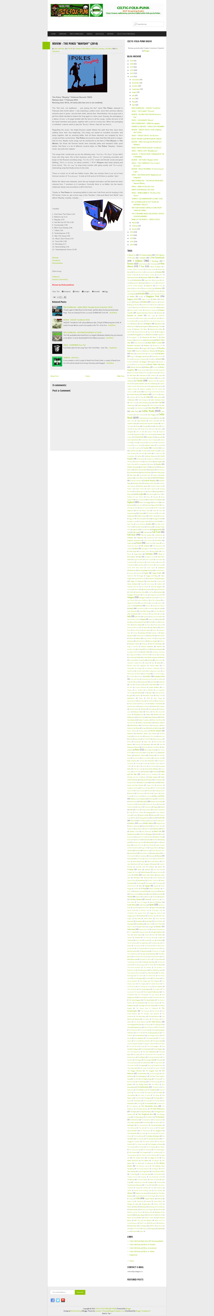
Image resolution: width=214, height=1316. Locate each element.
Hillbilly (131, 592)
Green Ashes (140, 565)
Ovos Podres (137, 772)
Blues (132, 354)
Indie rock (130, 606)
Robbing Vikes (150, 842)
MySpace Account (157, 739)
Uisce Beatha (158, 1190)
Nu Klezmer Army (158, 758)
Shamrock (147, 878)
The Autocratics (155, 943)
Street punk (130, 924)
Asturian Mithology (148, 288)
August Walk (147, 291)
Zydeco (141, 1231)
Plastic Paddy (131, 807)
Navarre (129, 744)
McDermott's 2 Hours (158, 706)
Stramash (130, 921)
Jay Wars (160, 619)
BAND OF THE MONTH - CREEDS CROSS (146, 219)
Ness (161, 744)
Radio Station (148, 823)
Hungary (130, 597)
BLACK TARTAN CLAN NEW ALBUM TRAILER (146, 139)
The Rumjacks (159, 1117)
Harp (142, 584)
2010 (132, 241)
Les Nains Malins (141, 671)
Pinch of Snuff (138, 796)
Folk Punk (95, 49)
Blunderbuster (140, 354)
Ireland (131, 608)
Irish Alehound (141, 608)
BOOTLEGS (100, 34)
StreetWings (140, 924)
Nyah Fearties (131, 761)
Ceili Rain (141, 397)
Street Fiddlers (158, 921)
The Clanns (156, 978)
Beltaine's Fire (131, 326)
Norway (151, 755)
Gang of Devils (160, 549)
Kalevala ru (154, 633)
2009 (132, 245)
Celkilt (148, 397)
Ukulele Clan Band (141, 1193)
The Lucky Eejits (132, 1068)
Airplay (159, 272)
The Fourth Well (144, 1030)
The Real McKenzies (157, 1109)
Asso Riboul (137, 288)
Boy (154, 359)
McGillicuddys (134, 709)
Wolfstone (161, 1223)
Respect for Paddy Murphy (144, 837)
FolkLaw (160, 538)
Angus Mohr (148, 280)
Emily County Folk (140, 500)
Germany (101, 49)
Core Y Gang (138, 445)
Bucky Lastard (142, 370)
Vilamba (148, 1201)
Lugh (130, 695)
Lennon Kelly (154, 665)
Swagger (150, 927)
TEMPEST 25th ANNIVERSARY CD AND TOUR (147, 199)
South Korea (143, 905)
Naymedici (146, 744)
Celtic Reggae (151, 415)
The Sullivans (140, 1139)
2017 (131, 67)
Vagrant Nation (150, 1199)
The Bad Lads (138, 946)
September (136, 89)
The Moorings (141, 1082)
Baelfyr (141, 296)
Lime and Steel (135, 679)
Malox (141, 698)
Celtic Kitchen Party (140, 408)
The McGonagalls (154, 1073)
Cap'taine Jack (152, 381)
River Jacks (146, 840)
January (134, 229)
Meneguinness (138, 714)
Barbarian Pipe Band (150, 307)
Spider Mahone (145, 908)
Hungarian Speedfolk (156, 595)
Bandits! (162, 302)
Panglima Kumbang (133, 788)
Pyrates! (151, 820)
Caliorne (160, 378)
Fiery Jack (161, 516)
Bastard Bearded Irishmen (145, 313)
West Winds (159, 1209)
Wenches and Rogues (146, 1209)
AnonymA (157, 280)
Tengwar (160, 937)
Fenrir (161, 510)
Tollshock (55, 277)
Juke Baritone (137, 630)
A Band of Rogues (155, 267)
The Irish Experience (133, 1052)
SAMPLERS (63, 34)
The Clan (148, 978)
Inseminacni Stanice (158, 606)
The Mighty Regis (146, 1079)
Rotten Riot (146, 850)
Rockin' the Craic (138, 845)
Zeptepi (160, 1228)
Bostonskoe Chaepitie (139, 359)
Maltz (148, 698)
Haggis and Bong (152, 576)
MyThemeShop (76, 1311)
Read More (113, 313)
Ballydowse (154, 302)
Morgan (144, 728)
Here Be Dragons (156, 587)
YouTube (63, 1300)
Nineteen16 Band (138, 753)
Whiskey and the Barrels (134, 1212)
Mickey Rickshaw (152, 717)
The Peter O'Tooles (144, 1095)
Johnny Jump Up (158, 625)
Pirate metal (160, 799)
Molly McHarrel (145, 725)
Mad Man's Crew (148, 695)
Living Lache (144, 682)
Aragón (143, 283)
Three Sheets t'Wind (158, 1171)
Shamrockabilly (158, 878)
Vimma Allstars (158, 1201)
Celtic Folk (157, 402)
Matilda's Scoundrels (155, 704)
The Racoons (160, 1103)
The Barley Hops (144, 951)
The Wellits (138, 1163)
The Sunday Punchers (153, 1139)
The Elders (145, 1019)
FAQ (137, 510)
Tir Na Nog (133, 1174)
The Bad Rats (148, 946)
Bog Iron (133, 356)
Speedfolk (135, 908)
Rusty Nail (130, 859)
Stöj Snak (137, 918)
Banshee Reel (146, 305)
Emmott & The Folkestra (154, 500)
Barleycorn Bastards (151, 310)
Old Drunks (152, 766)
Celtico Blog (153, 421)
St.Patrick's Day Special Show (136, 913)
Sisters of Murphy (154, 888)
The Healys (161, 1044)
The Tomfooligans (158, 1150)
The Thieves (140, 1147)
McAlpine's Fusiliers (144, 706)
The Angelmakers (144, 943)
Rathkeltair (155, 829)
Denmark (154, 467)
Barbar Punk (138, 307)
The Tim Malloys (151, 1147)
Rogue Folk (144, 848)
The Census (139, 976)
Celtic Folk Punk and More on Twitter (142, 1251)
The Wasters (155, 1160)
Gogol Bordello (138, 559)
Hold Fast (151, 592)
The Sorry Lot (151, 1128)
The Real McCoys (141, 1109)
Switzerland (131, 929)
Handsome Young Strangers (155, 578)
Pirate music (133, 801)
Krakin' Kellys (146, 652)
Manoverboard (131, 701)
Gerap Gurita (138, 554)
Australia (141, 293)
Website (55, 258)
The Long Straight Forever (155, 1065)
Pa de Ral (155, 772)
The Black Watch (158, 959)
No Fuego (148, 753)
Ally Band (142, 275)
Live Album (159, 679)
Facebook (56, 260)
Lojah (131, 685)
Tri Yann (147, 1185)
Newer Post (54, 376)
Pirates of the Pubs (156, 801)
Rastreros (147, 829)
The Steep (142, 1133)
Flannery (149, 527)
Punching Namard (143, 818)
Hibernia (136, 589)
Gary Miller (155, 551)
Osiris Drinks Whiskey (151, 769)
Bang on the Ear (134, 305)
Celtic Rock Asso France (146, 418)
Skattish (150, 894)
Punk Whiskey (143, 820)
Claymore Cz (138, 434)
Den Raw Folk (145, 467)
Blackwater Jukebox (133, 348)
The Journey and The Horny (151, 1054)
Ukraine (130, 1193)
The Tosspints (144, 1152)
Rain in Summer (134, 826)
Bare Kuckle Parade (136, 310)
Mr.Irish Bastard (155, 731)
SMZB (147, 899)
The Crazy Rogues (144, 989)
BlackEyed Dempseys (134, 345)
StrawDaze (139, 921)
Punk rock (133, 820)
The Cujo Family (153, 995)
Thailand (159, 940)
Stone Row (159, 918)
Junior (154, 630)
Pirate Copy (151, 799)
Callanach (130, 381)
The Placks (138, 1098)
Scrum (140, 869)
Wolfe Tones (143, 1223)
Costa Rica (138, 448)
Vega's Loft (130, 1201)
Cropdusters (131, 456)
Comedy (159, 437)
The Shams (156, 1122)
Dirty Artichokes (146, 472)
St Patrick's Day (143, 910)
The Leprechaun (158, 1063)
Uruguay (131, 1199)
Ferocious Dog (131, 513)
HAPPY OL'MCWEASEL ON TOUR (143, 190)
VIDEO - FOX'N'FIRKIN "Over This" (74, 345)
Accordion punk (150, 269)
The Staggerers (157, 1131)
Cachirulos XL (143, 375)
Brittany (147, 367)
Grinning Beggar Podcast (145, 570)
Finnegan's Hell (157, 519)
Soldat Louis (156, 899)
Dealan (151, 464)
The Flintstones (133, 1030)
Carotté (138, 392)
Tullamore (159, 1188)
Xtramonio (160, 1226)
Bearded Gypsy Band (144, 318)
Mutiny (131, 739)
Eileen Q (159, 494)
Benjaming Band (143, 326)
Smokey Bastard (136, 899)
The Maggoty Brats (152, 1071)
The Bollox (150, 965)
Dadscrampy (141, 459)
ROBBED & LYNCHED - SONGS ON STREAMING (148, 126)
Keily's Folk (151, 636)
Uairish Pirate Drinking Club (143, 1190)
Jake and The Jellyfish (156, 617)
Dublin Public (139, 489)
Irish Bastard (151, 608)
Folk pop (146, 532)
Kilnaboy (144, 644)
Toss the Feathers (142, 1180)
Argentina (149, 286)
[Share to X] (63, 297)
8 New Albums (86, 49)
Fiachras (160, 513)
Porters (137, 810)
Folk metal (136, 532)
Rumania (151, 856)
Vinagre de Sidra (133, 1204)
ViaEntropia (140, 1201)
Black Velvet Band (139, 343)
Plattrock (140, 807)
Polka (131, 810)
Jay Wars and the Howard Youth (137, 622)
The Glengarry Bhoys (153, 1035)
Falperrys (130, 510)
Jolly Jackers (153, 627)
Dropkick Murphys (149, 480)
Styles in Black (131, 927)
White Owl (160, 1215)
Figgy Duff (132, 519)
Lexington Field (159, 676)
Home (88, 376)
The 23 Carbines (132, 943)
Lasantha (98, 1311)
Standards (142, 916)
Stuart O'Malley (158, 924)
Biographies (160, 335)
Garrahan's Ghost (144, 551)
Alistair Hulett (131, 275)
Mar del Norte (151, 701)
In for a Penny (155, 600)
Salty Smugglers (145, 864)
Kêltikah (131, 638)
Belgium (148, 324)
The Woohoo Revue (142, 1166)
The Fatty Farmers (154, 1022)
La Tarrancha (141, 660)
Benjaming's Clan (156, 326)
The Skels (142, 1128)
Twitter (77, 291)
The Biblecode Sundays (141, 956)
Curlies (139, 456)
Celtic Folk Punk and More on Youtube (142, 1244)
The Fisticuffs (160, 1027)
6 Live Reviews (143, 264)
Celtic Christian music (157, 400)
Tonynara (143, 1177)
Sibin (140, 886)
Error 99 (156, 502)
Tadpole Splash (144, 932)
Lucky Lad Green (159, 693)
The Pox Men (156, 1101)
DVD (135, 491)
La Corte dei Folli (145, 655)
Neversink (145, 747)
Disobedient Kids (145, 475)
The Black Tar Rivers (146, 959)
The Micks (136, 1079)
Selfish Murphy (145, 872)
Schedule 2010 (140, 867)
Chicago (145, 426)
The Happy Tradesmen (149, 1044)
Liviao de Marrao (132, 682)
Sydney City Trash (144, 929)
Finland (147, 519)
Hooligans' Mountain (133, 595)
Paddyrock (154, 782)
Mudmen (130, 733)
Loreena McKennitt (140, 687)
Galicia (136, 548)
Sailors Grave (149, 859)
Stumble (97, 291)
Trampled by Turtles (139, 1182)
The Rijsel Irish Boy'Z (145, 1112)
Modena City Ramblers (144, 723)
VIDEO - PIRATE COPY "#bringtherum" (145, 151)
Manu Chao (141, 701)
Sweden (158, 926)
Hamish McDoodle (139, 578)
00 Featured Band (145, 255)
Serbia (136, 875)
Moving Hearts (143, 731)
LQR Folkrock (138, 693)
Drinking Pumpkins (135, 481)
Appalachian (135, 283)
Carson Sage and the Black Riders (154, 392)
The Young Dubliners (142, 1169)
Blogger (146, 51)
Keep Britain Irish (141, 636)
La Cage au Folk (133, 655)
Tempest (137, 937)
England (130, 502)
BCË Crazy (151, 315)
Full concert (145, 546)
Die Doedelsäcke (134, 472)
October (135, 86)
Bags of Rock (146, 299)
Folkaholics (140, 538)
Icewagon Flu (143, 597)
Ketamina (130, 641)
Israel (161, 614)
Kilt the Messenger (156, 644)
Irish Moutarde (131, 611)
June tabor (146, 630)
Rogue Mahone (154, 848)
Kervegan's (160, 638)
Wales (136, 1207)
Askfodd (129, 288)
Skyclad (138, 897)
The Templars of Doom (155, 1144)
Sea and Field (158, 869)
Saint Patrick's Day (138, 861)
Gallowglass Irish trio (147, 549)
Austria (132, 296)
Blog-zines (139, 351)
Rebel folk (157, 831)
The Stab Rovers (145, 1131)
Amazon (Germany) (60, 279)
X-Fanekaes (143, 1226)
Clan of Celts (140, 432)
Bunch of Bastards (134, 373)
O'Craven (142, 761)
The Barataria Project (153, 948)
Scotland (130, 869)
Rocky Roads (150, 845)
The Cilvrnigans (138, 978)
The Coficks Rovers (154, 984)
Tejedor (129, 937)
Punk (153, 818)
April (133, 105)
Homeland (159, 592)
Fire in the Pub (155, 521)
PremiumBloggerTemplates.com (114, 1311)
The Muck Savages (154, 1082)
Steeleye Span (152, 916)
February (135, 226)
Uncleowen (161, 1196)
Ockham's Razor (155, 763)
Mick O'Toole (141, 717)
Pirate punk (143, 801)
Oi (139, 766)
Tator (153, 935)
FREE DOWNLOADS (76, 34)
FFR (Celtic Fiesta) (151, 513)
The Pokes (108, 49)
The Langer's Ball (149, 1060)
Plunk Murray (148, 807)
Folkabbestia (158, 535)
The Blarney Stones (133, 962)
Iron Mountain (144, 614)
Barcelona (161, 307)
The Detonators (140, 1003)
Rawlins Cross (134, 831)
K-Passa (135, 633)
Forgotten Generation (134, 540)
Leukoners (140, 676)
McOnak (143, 709)
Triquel (138, 1188)
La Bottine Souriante (158, 652)
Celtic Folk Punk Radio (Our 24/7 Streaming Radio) (146, 1241)
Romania (138, 850)
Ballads (144, 302)
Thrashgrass (155, 1169)
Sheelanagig (140, 883)
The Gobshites (138, 1038)
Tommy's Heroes (132, 1177)
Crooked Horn (158, 453)
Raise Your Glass (158, 826)
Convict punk (151, 442)
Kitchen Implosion (147, 646)
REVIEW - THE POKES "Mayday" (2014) (75, 43)
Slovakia (155, 897)
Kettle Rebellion (140, 641)
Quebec (131, 823)
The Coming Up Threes (145, 986)
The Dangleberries (144, 997)
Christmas (135, 429)
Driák (151, 478)
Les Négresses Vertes (154, 671)
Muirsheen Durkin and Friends (146, 733)
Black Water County (154, 343)
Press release (139, 812)
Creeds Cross (154, 451)
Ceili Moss (133, 397)
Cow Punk (155, 448)
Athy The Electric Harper (134, 291)
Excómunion (139, 505)
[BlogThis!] (60, 297)
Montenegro (156, 725)
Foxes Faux (130, 543)
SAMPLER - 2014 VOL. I (71, 358)
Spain (151, 904)
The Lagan (138, 1060)
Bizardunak (145, 337)
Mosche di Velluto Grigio (155, 728)
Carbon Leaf (131, 392)
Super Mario (142, 927)
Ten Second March (149, 937)
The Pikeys (156, 1095)
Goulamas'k (130, 562)
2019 (131, 61)
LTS (145, 693)
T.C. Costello (132, 932)
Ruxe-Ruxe (139, 859)
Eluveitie (155, 497)
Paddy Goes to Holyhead (149, 774)
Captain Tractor (132, 389)
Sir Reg (143, 888)
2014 (131, 76)
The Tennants (131, 1147)
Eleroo (148, 497)
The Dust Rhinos (153, 1016)
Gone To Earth (149, 559)
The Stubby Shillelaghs (152, 1136)
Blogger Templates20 (143, 1311)
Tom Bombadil (158, 1174)
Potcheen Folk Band (158, 810)
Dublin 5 (130, 489)
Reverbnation (57, 263)
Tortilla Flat (130, 1180)
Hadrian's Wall (131, 576)
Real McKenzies (146, 831)
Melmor (148, 712)
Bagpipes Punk (152, 296)
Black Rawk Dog (149, 340)
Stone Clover (148, 918)
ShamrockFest (131, 880)
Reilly (156, 834)
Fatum (154, 510)
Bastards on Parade (134, 315)
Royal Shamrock (144, 853)
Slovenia (161, 897)
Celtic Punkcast (140, 415)
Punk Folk (161, 818)
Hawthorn (160, 584)
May (133, 102)
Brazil (159, 359)
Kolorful (147, 649)
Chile (151, 426)
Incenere (152, 603)
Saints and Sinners (153, 861)
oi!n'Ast (144, 766)
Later (152, 663)
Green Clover (150, 565)
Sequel (129, 875)
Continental (142, 442)
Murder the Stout (138, 736)
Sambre (154, 864)
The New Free (156, 1087)
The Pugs (140, 1103)
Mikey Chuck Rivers (157, 720)
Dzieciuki (157, 491)
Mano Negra (158, 698)
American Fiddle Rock (148, 277)
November (135, 83)
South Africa (131, 905)
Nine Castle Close (149, 750)
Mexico (148, 714)
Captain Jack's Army (156, 386)
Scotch (160, 867)
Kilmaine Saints (134, 644)
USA (138, 1198)
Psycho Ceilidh (144, 815)
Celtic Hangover (142, 405)
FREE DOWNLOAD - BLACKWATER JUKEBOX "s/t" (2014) (82, 332)
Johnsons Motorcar (133, 627)
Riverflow (155, 840)
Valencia (159, 1199)
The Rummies (134, 1120)
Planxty (161, 804)
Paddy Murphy (153, 777)
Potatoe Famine (146, 810)
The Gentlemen (140, 1035)
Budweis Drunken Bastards (156, 370)
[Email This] (58, 297)
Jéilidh (150, 622)
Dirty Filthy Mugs (159, 472)
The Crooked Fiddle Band (151, 992)
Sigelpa (147, 886)
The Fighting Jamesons (134, 1027)
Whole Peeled (131, 1218)
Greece (161, 562)
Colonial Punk (138, 437)
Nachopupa (137, 742)
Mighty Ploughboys (144, 720)
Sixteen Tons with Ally (141, 891)
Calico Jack (130, 378)
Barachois (155, 305)
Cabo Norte (132, 375)
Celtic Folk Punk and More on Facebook (143, 1248)
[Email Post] (54, 297)
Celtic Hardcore (154, 405)
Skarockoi (143, 894)
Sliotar (149, 897)
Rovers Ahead (133, 853)
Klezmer (159, 646)
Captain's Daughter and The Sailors (151, 389)
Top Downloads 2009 (156, 1177)
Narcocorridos (158, 742)
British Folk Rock (136, 367)
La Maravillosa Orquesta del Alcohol (153, 657)
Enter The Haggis (144, 502)
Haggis (141, 576)
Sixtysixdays (154, 891)
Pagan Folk (150, 785)
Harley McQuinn (132, 584)
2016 (131, 70)
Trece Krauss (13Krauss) (134, 1185)
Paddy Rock (133, 1255)
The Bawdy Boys (132, 954)
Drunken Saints (142, 486)
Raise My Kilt (146, 826)
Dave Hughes (158, 461)
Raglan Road (160, 823)
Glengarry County (150, 557)
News (137, 749)
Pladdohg (140, 804)
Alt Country (150, 275)
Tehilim (159, 935)
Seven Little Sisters (148, 875)
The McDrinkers (142, 1073)
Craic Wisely (144, 451)
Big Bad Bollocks (140, 332)
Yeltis (128, 1228)
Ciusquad (130, 432)
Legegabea (143, 665)
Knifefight (140, 649)
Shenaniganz (159, 883)
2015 (131, 73)
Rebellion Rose (131, 834)
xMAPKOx (152, 1226)
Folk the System (146, 535)
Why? (140, 1218)
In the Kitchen (144, 603)
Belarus (135, 324)
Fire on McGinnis (140, 524)
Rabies (140, 823)
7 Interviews (153, 264)
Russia (159, 856)
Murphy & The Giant (150, 736)
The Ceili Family (150, 973)
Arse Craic (159, 286)
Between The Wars (140, 329)
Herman (129, 589)
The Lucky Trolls (158, 1068)
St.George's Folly (157, 910)
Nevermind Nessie (133, 747)
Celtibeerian (131, 400)
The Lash (159, 1060)
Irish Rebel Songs (145, 611)
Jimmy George (137, 625)
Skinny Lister (159, 894)
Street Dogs (148, 921)
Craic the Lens (134, 451)
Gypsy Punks (156, 573)
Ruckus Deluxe (155, 853)
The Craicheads (132, 989)
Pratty (131, 812)
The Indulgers (158, 1049)
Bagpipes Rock (132, 299)
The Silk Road (131, 1128)
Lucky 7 (150, 693)
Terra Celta (139, 940)
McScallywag (152, 709)
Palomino (159, 785)
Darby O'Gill (138, 461)
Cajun (160, 375)
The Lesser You (131, 1065)
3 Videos (138, 260)
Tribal (153, 1185)
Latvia (158, 663)
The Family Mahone (140, 1022)
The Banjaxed (140, 948)
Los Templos (139, 690)
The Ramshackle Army (149, 1106)
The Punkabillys (149, 1103)
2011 (131, 238)
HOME (53, 34)
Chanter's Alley (132, 423)
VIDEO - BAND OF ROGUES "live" (143, 186)
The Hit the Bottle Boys (136, 1046)
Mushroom (161, 736)
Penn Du (131, 793)
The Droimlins (145, 1011)
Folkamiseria (151, 538)
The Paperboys (149, 1092)
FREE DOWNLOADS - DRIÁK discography (146, 123)
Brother (155, 367)
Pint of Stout (148, 796)
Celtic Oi (161, 408)
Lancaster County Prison (134, 663)
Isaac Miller (154, 614)
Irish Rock (157, 611)
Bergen (129, 329)
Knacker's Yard (131, 649)
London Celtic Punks (150, 685)
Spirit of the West (157, 908)
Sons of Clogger (142, 902)
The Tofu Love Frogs (135, 1150)
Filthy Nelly (139, 519)
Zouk (128, 1231)
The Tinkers (160, 1147)
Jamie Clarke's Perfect (133, 619)
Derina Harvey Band (140, 470)
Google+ (86, 291)
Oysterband (146, 772)
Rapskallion (138, 829)
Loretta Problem (154, 687)
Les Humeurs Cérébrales (152, 668)
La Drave (154, 655)
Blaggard (144, 348)
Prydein (135, 815)
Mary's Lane (143, 704)
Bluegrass (161, 351)
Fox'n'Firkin (157, 540)
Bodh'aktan (160, 353)
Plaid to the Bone (150, 804)
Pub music (154, 815)
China (157, 426)
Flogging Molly (156, 529)
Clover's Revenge (149, 434)
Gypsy (146, 573)
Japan (144, 619)
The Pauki (159, 1092)
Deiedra (158, 464)
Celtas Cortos (158, 397)
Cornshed (160, 445)
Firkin (149, 524)
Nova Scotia (136, 758)
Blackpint (146, 345)
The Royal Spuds (138, 1117)
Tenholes (130, 940)
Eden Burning (151, 494)
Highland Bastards (158, 589)
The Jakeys (136, 1054)
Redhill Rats (142, 834)
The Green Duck (157, 1041)
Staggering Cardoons (156, 913)
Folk (128, 532)
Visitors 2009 (158, 1204)
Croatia (149, 453)
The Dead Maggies (135, 1000)
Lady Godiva (159, 660)
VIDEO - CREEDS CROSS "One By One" (145, 135)
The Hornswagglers (153, 1046)
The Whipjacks (149, 1163)
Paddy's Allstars (132, 782)
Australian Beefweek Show (156, 294)
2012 (131, 235)
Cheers (138, 426)
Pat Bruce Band (140, 791)
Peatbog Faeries (159, 791)
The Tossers (132, 1152)
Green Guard (159, 565)
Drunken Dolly (137, 483)
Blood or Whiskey (149, 351)
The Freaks (139, 1033)
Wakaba (129, 1207)
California (152, 378)
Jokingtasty (144, 627)
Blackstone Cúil (157, 345)
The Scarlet (146, 1122)
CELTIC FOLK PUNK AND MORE (105, 1308)
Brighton (153, 362)
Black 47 (155, 337)
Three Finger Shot (143, 1171)
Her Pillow (144, 587)
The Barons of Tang (157, 951)
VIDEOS (89, 34)
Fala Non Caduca (158, 508)
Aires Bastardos (150, 272)
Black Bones (139, 340)
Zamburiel (145, 1228)
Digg (106, 291)
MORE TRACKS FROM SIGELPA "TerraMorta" (146, 148)
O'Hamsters (151, 761)
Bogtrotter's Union (157, 356)
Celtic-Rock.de (141, 421)
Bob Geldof (151, 354)
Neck (154, 744)
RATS (162, 829)
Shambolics (137, 878)
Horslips (145, 595)
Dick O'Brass (160, 470)
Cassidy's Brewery (134, 394)
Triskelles (145, 1188)
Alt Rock (160, 275)
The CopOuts (158, 986)
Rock (158, 842)
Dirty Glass (133, 475)
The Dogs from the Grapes (146, 1005)
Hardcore (160, 581)
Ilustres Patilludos (142, 600)
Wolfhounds (152, 1223)
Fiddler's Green (141, 516)
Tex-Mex (146, 940)
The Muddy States (142, 1084)
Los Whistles (149, 690)
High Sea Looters (146, 589)
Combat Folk (151, 437)
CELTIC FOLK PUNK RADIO (126, 34)
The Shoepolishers (142, 1125)
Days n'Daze (131, 464)
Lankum (147, 663)
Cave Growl (155, 394)
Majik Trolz (159, 695)
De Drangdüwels (142, 464)
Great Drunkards (152, 562)
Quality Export (160, 820)
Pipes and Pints (159, 796)
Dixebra (155, 475)
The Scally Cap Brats (133, 1122)
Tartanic (147, 935)
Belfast (142, 324)
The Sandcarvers (146, 1120)
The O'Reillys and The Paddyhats (146, 1090)
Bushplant (155, 373)
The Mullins (155, 1084)
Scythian (147, 869)
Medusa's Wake (138, 712)
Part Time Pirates (158, 788)
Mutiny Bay (137, 739)
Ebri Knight (139, 494)
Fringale (157, 543)
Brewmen (130, 362)
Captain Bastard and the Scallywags (145, 383)
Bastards (159, 313)
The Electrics (156, 1019)
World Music (133, 1226)
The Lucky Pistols (145, 1068)
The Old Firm (138, 1092)
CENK (160, 421)
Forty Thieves (148, 540)
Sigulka (156, 886)
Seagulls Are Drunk (133, 872)
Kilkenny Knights (152, 641)
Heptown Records (133, 587)
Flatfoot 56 (135, 529)
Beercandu (140, 321)
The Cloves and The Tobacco (149, 981)
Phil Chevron (140, 793)
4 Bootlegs (154, 261)
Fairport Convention (145, 508)
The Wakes (144, 1160)
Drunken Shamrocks (156, 486)
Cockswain (159, 434)
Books (129, 359)
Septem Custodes (157, 872)
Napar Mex (147, 742)
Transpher (150, 1182)
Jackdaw (145, 617)
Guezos (131, 573)
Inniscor (148, 606)
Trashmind (160, 1182)
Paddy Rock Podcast (146, 780)
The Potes (146, 1101)
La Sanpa (132, 660)
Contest (135, 442)
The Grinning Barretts (133, 1044)
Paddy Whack (159, 780)
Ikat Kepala (152, 597)
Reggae (150, 834)
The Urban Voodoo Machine (148, 1155)
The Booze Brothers (133, 967)
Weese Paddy (133, 1209)
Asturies (159, 288)
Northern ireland (139, 755)
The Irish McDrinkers (149, 1052)
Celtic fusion (131, 405)
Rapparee (130, 829)
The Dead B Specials (158, 997)
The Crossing (141, 995)
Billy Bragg (135, 335)
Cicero (153, 429)
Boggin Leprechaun (143, 356)
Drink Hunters (160, 478)
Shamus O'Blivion (153, 880)
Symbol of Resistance (157, 929)
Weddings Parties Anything (157, 1207)
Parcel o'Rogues (146, 788)
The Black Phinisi (155, 956)
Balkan (155, 299)
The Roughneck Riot (145, 1114)
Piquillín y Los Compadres (138, 799)
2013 (131, 232)
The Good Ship (151, 1038)
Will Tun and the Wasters (143, 1220)
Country (146, 448)
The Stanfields (132, 1133)
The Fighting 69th (158, 1024)
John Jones (147, 625)
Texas (153, 940)
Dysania (150, 491)
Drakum (137, 478)
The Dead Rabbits (149, 1000)
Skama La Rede (134, 894)
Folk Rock (131, 535)
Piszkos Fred (131, 804)
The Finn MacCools (149, 1027)
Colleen (129, 437)
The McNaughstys (141, 1076)
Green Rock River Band (135, 568)
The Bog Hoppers (139, 965)
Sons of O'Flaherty (156, 902)
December (135, 80)
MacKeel (137, 695)
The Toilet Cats (147, 1150)
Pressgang (149, 812)
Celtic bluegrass (143, 400)
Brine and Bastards (140, 364)
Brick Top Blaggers (141, 362)
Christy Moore (144, 429)
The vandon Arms (138, 1158)
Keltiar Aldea (160, 636)
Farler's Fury (145, 510)
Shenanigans (149, 883)
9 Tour (141, 266)
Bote (149, 359)
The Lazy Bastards (132, 1063)
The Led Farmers (145, 1063)
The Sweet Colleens (148, 1141)
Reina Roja (130, 837)
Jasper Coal (152, 619)
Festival (141, 513)
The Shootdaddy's (156, 1125)
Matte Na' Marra (131, 706)
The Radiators (133, 1106)
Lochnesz (161, 682)
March (134, 223)
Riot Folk (138, 840)
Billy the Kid (151, 335)
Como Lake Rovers (133, 440)
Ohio (134, 766)
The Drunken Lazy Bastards (150, 1014)
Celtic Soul (130, 421)
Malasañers (130, 698)
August (134, 92)
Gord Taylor (159, 559)
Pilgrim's (156, 793)
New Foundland (154, 747)
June (133, 98)
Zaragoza (153, 1228)
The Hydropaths (146, 1049)
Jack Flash (138, 617)
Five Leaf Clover (139, 527)
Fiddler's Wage (152, 516)
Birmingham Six (134, 337)
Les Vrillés (132, 676)
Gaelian (129, 549)
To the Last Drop (145, 1174)
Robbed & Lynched (138, 842)
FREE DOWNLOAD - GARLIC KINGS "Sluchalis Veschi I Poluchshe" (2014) (87, 307)
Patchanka (150, 791)
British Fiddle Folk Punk (156, 364)
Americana (137, 280)
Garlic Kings (132, 551)
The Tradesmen (155, 1152)
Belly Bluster (158, 324)
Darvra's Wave (148, 461)
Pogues (156, 807)
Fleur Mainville (145, 529)
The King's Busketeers (154, 1057)
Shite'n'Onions (131, 886)
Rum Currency (141, 856)
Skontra (130, 897)
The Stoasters (152, 1133)
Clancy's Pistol (151, 432)
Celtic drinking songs (145, 403)
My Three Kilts (146, 739)
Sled (143, 897)
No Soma (155, 753)
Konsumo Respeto (156, 649)
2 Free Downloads (157, 257)
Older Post (120, 376)
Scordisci (151, 867)
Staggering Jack (132, 916)
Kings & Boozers (132, 646)
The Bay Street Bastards (148, 954)
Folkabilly (130, 538)
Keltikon (137, 638)
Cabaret (162, 373)
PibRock (148, 793)
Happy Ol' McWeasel (137, 581)
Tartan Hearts (137, 935)
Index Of (160, 603)
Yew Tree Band (136, 1228)
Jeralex (156, 622)
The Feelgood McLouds (134, 1024)
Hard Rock (150, 581)
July (133, 95)
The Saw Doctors (158, 1120)
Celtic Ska (159, 418)
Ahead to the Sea (139, 272)
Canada (139, 380)
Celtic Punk (148, 411)
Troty (152, 1188)
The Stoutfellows (139, 1136)
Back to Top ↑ (107, 1313)
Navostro (138, 744)
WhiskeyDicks (151, 1215)
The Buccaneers (142, 970)
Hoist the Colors (140, 592)
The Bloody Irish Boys (148, 962)
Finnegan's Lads (132, 521)
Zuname (134, 1231)
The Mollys (157, 1079)
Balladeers (137, 302)
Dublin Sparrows (152, 489)
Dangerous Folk (151, 459)
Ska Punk (161, 891)
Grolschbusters (159, 570)
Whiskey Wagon (140, 1215)
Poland (162, 807)
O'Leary (138, 763)
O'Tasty (145, 763)
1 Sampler (142, 258)
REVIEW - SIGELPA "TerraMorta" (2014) (76, 320)
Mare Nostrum (160, 701)
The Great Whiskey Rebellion (142, 1041)
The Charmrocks (150, 976)
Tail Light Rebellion (156, 932)
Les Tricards (146, 674)
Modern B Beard (159, 723)
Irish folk (159, 608)
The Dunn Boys (141, 1016)
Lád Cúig (150, 660)
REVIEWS (110, 34)
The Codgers (142, 984)
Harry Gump (150, 584)
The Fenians (147, 1024)
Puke (134, 818)
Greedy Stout (131, 565)
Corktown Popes (149, 445)
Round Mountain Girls (157, 850)
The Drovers (156, 1011)
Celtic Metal (151, 408)
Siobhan (136, 888)
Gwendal (139, 573)
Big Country (151, 332)
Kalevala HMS (144, 633)
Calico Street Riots (141, 378)
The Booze (159, 965)
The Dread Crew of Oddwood (147, 1008)
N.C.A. (129, 742)
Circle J (159, 429)
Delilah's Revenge (132, 467)
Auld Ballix (156, 291)
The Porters (137, 1101)
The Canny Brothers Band (135, 973)
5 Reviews (78, 49)
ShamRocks (141, 880)
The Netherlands (143, 1087)
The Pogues (147, 1098)
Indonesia (138, 606)
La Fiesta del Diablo (134, 657)
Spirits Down (131, 910)
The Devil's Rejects (153, 1003)
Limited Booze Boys (148, 679)
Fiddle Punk (130, 516)
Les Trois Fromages (158, 674)
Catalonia (145, 394)
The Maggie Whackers (134, 1071)
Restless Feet (158, 837)
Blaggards (153, 348)
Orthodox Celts (138, 769)
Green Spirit (151, 568)
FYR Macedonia (158, 546)
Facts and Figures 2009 (152, 505)
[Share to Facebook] (65, 297)
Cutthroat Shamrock (150, 456)
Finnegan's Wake (144, 521)
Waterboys (143, 1207)
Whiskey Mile (149, 1212)
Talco (129, 935)
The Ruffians (149, 1117)
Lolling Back (138, 685)
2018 (131, 64)
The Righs (133, 1112)
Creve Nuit (141, 453)
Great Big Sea (140, 562)
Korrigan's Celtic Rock (133, 652)
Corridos (130, 448)
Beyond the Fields (156, 329)
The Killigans (141, 1057)
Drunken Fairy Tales (150, 483)
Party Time (130, 791)
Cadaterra (153, 375)
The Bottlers (147, 967)
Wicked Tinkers (149, 1218)
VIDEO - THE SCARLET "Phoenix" (143, 111)
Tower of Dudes (154, 1180)
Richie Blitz (130, 840)
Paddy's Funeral (143, 782)
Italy (129, 616)
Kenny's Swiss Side (149, 638)
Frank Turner (149, 543)
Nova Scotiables (146, 758)
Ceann (162, 394)
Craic (162, 448)
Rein (161, 834)
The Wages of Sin (153, 1158)
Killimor (162, 641)
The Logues (141, 1065)
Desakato (151, 470)
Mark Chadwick (133, 704)
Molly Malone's (134, 725)
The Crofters (156, 989)
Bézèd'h (129, 332)
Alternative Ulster (132, 277)
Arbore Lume (152, 283)
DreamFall (145, 478)
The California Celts (156, 970)
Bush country (146, 373)
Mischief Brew (131, 723)
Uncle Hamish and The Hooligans (145, 1196)
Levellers (148, 676)
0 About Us (131, 255)
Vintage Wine (146, 1204)
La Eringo (162, 655)
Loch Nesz (153, 682)
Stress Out (149, 924)
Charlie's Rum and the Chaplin (148, 423)
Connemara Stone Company (149, 440)
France (138, 543)
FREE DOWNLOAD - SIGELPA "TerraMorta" (146, 108)
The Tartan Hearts (140, 1144)
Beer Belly (156, 318)
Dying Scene (142, 491)
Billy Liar (143, 335)
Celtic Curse (133, 403)
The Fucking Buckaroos (152, 1033)
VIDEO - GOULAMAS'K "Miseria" (142, 120)
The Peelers (131, 1095)
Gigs (139, 557)
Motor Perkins (131, 731)
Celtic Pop (134, 411)
